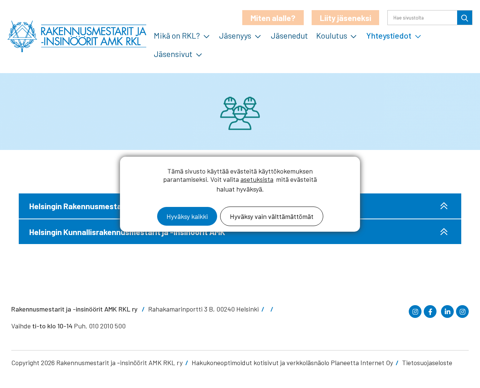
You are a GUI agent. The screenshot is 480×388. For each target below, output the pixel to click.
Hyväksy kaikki (187, 216)
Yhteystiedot (388, 35)
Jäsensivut (173, 53)
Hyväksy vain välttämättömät (272, 216)
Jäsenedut (289, 35)
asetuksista (256, 179)
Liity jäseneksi (345, 17)
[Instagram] (415, 311)
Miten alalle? (273, 17)
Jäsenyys (235, 35)
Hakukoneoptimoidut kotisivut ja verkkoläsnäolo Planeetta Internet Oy (292, 362)
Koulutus (331, 35)
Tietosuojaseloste (427, 362)
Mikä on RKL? (177, 35)
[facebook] (430, 311)
